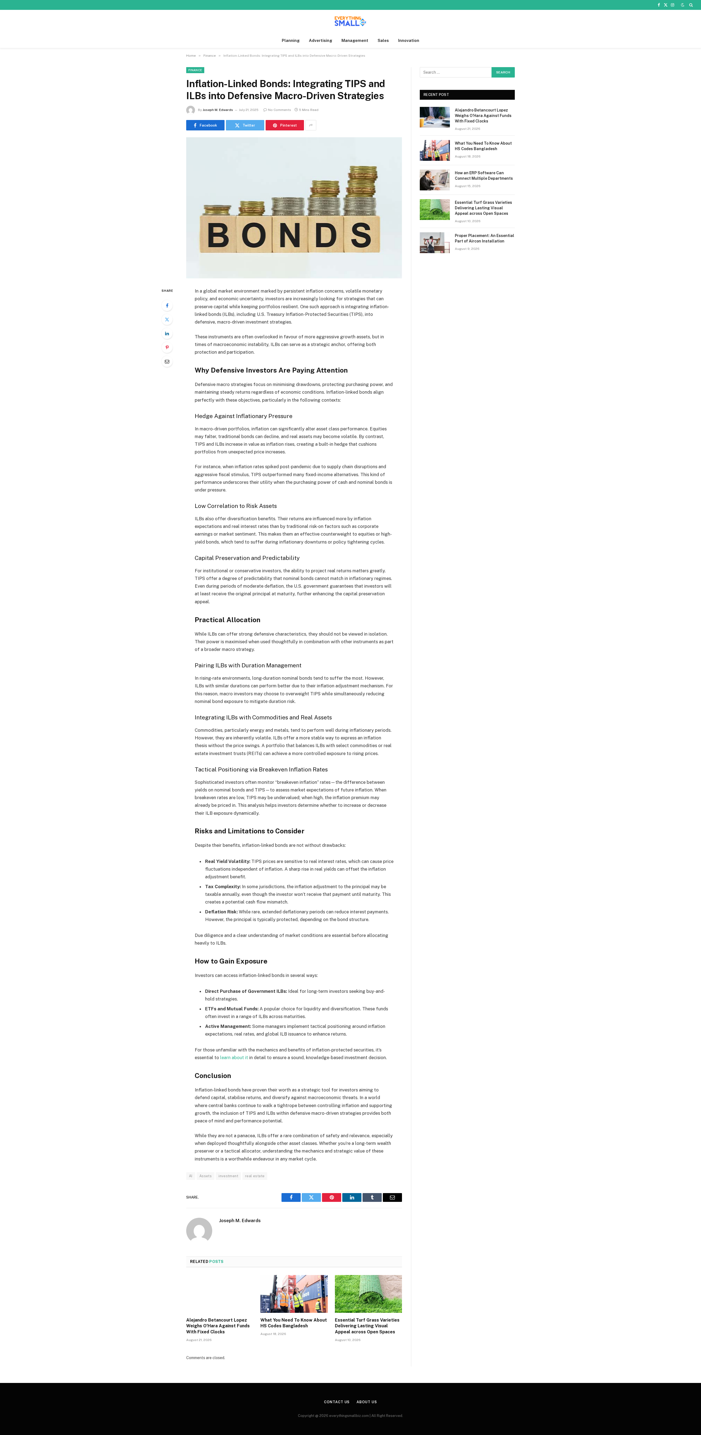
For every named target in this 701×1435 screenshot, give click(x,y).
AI (191, 1176)
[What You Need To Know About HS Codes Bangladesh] (293, 1294)
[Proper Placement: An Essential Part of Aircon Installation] (435, 242)
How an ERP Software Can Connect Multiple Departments (484, 176)
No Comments (279, 110)
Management (354, 40)
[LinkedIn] (167, 333)
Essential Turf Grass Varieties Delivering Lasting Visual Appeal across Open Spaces (367, 1326)
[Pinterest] (167, 347)
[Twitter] (167, 319)
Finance (195, 70)
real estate (255, 1176)
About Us (367, 1402)
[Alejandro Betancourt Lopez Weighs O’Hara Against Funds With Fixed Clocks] (219, 1294)
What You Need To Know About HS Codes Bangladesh (293, 1323)
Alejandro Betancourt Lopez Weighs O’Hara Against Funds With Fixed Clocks (218, 1326)
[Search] (690, 5)
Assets (205, 1176)
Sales (383, 40)
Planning (291, 40)
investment (228, 1176)
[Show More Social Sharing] (310, 125)
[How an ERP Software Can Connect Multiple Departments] (435, 180)
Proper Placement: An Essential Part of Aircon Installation (484, 238)
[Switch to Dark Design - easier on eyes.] (683, 5)
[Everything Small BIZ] (350, 21)
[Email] (167, 361)
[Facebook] (167, 305)
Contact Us (337, 1402)
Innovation (408, 40)
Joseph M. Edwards (218, 110)
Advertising (320, 40)
